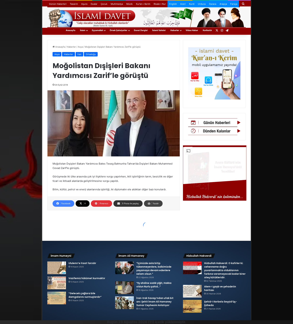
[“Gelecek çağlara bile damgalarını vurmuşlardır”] (56, 298)
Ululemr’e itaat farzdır (82, 263)
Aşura (84, 4)
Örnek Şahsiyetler (118, 30)
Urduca (202, 4)
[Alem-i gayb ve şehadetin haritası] (192, 291)
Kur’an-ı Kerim (143, 4)
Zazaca (212, 4)
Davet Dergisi (141, 30)
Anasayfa (70, 30)
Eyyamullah (97, 30)
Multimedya (117, 4)
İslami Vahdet (159, 30)
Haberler (174, 30)
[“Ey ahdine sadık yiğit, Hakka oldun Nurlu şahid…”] (124, 287)
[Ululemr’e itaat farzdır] (56, 267)
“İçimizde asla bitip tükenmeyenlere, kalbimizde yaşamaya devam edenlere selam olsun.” (153, 268)
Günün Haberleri (57, 4)
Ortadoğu (91, 54)
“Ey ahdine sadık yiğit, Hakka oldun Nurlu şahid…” (153, 284)
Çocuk (104, 4)
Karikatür (207, 30)
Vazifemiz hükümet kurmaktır (87, 278)
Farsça (233, 4)
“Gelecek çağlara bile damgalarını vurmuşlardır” (85, 295)
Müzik (129, 4)
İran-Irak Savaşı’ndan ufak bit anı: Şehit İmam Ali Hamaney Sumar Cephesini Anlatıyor (154, 301)
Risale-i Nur (160, 4)
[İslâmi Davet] (146, 17)
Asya (80, 46)
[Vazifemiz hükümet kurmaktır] (56, 283)
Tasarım (74, 4)
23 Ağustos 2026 (132, 322)
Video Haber (192, 30)
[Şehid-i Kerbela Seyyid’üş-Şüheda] (192, 306)
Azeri (183, 4)
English (173, 4)
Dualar (94, 4)
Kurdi (191, 4)
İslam (82, 30)
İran (79, 54)
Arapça (223, 4)
